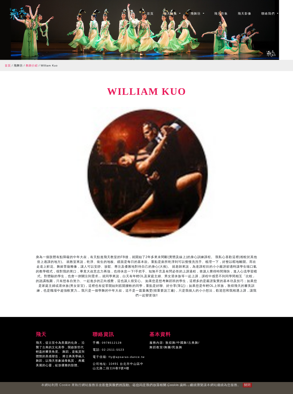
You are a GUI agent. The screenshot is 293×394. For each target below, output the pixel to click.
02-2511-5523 (113, 349)
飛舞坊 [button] (196, 13)
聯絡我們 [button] (268, 13)
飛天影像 (244, 13)
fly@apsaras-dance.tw (127, 356)
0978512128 (112, 342)
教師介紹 (32, 65)
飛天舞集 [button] (171, 13)
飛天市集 (221, 13)
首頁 (153, 13)
